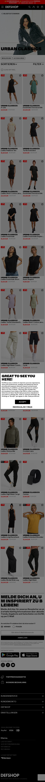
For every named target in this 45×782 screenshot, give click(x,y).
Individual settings (22, 407)
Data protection (33, 396)
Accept (22, 401)
